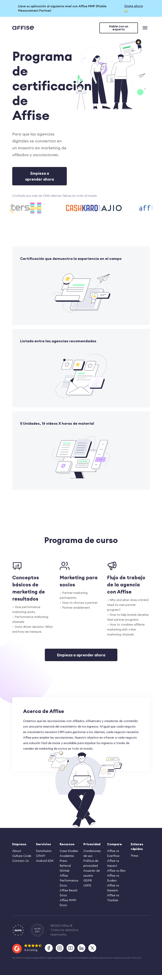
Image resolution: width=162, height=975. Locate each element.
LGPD (87, 885)
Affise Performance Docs (69, 880)
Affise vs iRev (116, 870)
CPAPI (40, 856)
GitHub (65, 870)
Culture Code (21, 856)
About (16, 851)
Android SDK (45, 861)
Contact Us (20, 861)
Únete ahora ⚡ (133, 8)
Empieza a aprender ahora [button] (39, 176)
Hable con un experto (118, 27)
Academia (67, 856)
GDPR (87, 880)
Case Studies (69, 851)
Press (63, 861)
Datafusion (44, 851)
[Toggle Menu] (146, 28)
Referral (65, 866)
